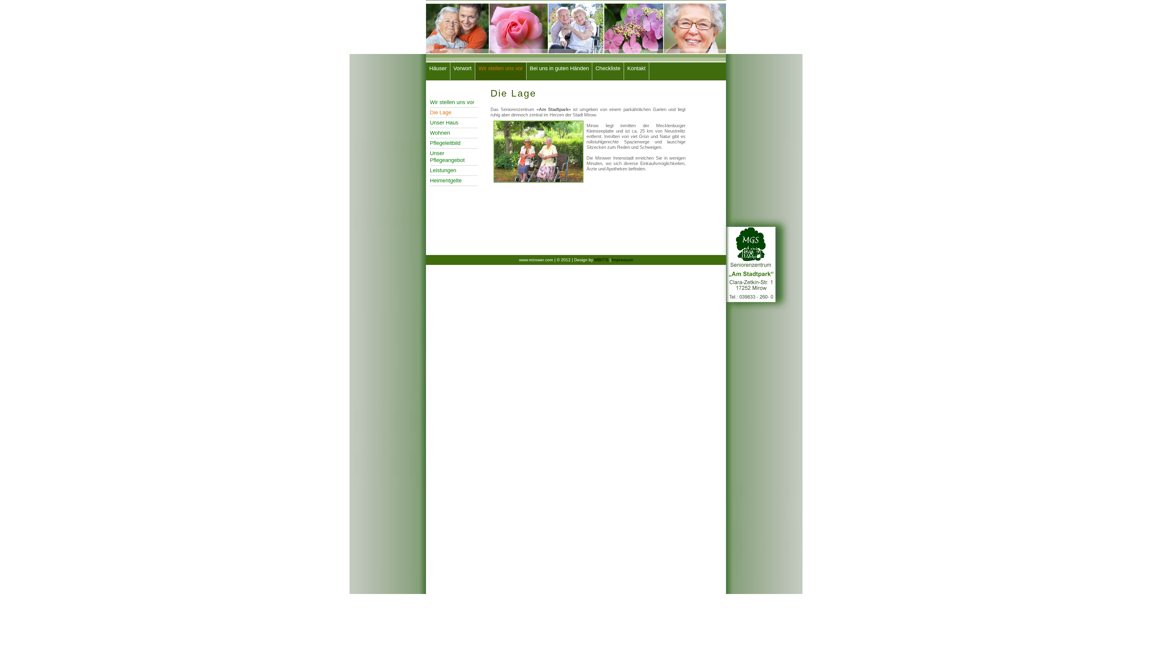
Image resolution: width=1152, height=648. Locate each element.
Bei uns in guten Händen (559, 68)
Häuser (438, 68)
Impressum (622, 259)
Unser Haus (444, 123)
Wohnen (440, 133)
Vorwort (462, 68)
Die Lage (441, 113)
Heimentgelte (446, 181)
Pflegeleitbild (445, 143)
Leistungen (443, 170)
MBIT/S (602, 259)
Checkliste (608, 68)
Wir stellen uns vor (500, 68)
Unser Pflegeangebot (447, 156)
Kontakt (636, 68)
